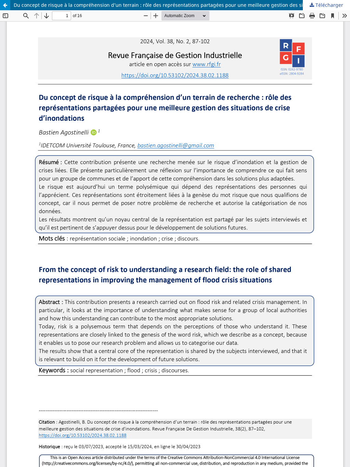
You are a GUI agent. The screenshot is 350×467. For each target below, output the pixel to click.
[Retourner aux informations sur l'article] (5, 5)
